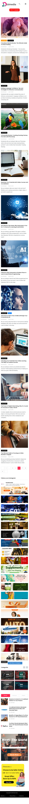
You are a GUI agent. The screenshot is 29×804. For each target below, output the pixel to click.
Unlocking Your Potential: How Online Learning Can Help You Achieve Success (13, 361)
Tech (10, 313)
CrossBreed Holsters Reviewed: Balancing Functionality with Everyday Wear (17, 708)
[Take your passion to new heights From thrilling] (14, 543)
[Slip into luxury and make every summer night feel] (14, 648)
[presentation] (24, 667)
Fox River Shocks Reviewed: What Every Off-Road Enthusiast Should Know (18, 725)
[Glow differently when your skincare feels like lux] (14, 525)
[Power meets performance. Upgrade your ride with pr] (14, 508)
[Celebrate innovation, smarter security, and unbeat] (14, 639)
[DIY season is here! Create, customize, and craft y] (14, 490)
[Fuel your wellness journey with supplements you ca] (14, 569)
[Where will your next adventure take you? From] (14, 516)
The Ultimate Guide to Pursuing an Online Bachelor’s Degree (12, 453)
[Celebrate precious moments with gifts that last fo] (14, 578)
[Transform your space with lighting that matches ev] (14, 499)
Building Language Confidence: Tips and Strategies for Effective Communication (12, 89)
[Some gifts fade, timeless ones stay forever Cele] (14, 534)
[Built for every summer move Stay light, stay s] (14, 613)
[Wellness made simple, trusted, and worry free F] (14, 586)
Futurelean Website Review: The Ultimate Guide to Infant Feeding (14, 43)
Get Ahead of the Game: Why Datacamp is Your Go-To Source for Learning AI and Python (14, 226)
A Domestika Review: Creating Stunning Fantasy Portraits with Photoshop (14, 136)
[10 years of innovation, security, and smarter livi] (14, 656)
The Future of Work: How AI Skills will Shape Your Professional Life (14, 316)
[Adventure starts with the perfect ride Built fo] (14, 560)
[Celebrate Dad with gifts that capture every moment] (14, 604)
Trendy (23, 695)
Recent (5, 695)
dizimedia (13, 702)
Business (4, 40)
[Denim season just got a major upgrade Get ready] (14, 595)
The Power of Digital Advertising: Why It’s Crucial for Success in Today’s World (14, 406)
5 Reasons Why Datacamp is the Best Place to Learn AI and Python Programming (13, 273)
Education (10, 40)
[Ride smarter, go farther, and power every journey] (14, 551)
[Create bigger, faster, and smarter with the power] (14, 621)
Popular (14, 695)
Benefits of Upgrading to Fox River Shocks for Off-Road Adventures (18, 715)
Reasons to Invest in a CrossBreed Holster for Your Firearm (18, 699)
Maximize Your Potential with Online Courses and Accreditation (14, 183)
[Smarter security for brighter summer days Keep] (14, 630)
